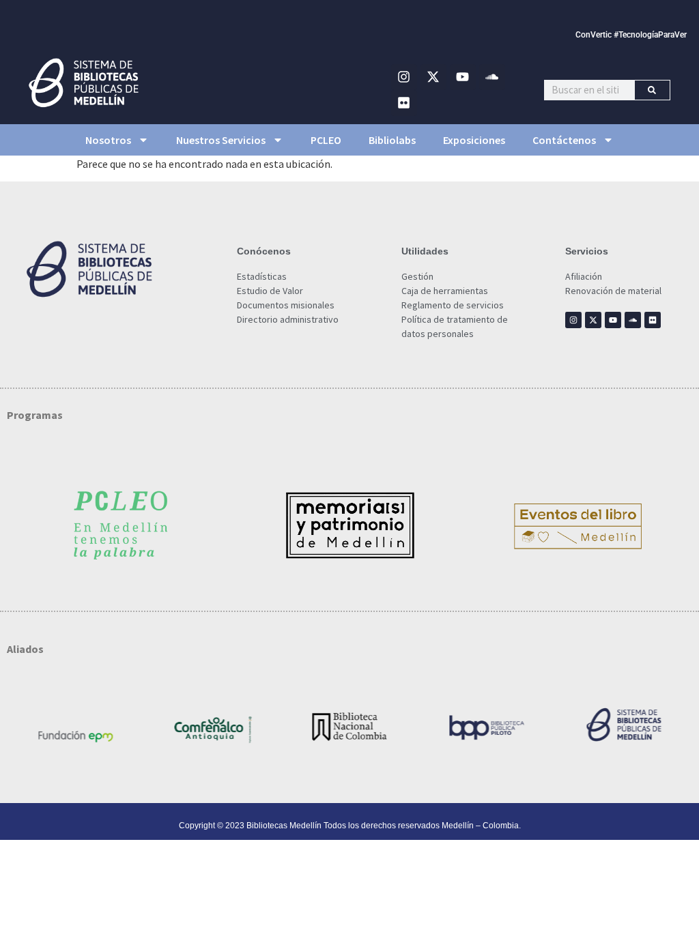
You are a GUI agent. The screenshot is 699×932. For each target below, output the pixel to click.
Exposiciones (474, 140)
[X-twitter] (433, 77)
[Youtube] (463, 77)
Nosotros (108, 140)
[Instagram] (404, 77)
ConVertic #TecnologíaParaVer (631, 35)
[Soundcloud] (492, 77)
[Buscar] (652, 90)
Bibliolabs (392, 140)
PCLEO (326, 140)
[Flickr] (404, 103)
